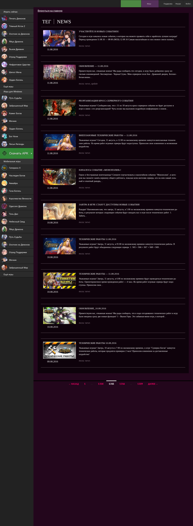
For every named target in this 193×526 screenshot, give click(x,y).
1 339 (140, 384)
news (87, 46)
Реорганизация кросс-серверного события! (106, 101)
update (94, 83)
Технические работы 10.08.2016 (97, 343)
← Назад (74, 384)
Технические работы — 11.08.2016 (99, 274)
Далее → (153, 384)
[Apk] (16, 153)
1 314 (100, 384)
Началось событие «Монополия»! (100, 170)
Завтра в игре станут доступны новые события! (109, 204)
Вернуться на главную (50, 10)
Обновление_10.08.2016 (92, 308)
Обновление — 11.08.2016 (93, 66)
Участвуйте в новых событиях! (99, 31)
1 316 (122, 384)
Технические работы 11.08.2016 (97, 239)
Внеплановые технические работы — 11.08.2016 (108, 135)
